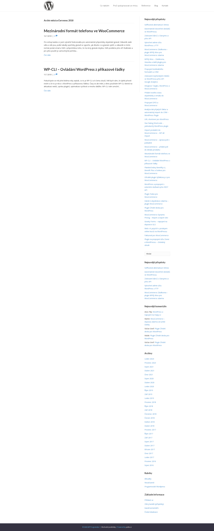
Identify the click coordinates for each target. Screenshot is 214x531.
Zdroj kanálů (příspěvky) (154, 504)
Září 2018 (148, 410)
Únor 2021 (149, 374)
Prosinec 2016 (150, 461)
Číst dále (47, 55)
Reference (146, 5)
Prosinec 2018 (150, 402)
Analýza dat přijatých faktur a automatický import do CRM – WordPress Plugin (157, 112)
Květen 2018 (150, 422)
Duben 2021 (149, 370)
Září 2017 (148, 437)
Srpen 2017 (149, 441)
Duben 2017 (149, 445)
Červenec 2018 (150, 414)
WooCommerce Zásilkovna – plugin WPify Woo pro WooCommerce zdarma (156, 52)
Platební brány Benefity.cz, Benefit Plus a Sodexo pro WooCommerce (155, 170)
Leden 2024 (149, 359)
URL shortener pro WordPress (157, 119)
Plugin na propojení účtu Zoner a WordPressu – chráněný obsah (157, 242)
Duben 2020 (149, 382)
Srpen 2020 (149, 378)
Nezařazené (149, 482)
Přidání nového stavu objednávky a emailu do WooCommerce (154, 95)
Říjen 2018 (149, 406)
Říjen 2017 (149, 433)
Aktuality (148, 479)
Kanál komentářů (152, 508)
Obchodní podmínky (108, 527)
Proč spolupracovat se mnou (125, 5)
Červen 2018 (150, 418)
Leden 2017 (149, 457)
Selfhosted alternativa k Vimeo (157, 25)
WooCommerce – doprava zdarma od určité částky (155, 322)
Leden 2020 (149, 386)
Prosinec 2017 (150, 430)
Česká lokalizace (151, 512)
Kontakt (165, 5)
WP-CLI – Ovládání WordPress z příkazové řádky (84, 69)
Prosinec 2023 (150, 363)
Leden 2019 (149, 398)
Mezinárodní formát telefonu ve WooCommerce (84, 31)
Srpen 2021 (149, 367)
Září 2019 (148, 394)
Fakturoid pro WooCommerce (157, 235)
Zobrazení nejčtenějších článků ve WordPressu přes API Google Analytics (157, 79)
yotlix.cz (129, 527)
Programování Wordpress (155, 486)
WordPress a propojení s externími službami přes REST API (156, 187)
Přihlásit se (149, 500)
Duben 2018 (149, 426)
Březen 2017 (150, 449)
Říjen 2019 (149, 390)
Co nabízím (104, 5)
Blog (156, 5)
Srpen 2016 (149, 465)
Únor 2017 (149, 453)
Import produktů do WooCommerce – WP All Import (154, 133)
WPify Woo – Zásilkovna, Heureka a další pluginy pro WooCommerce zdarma (155, 62)
